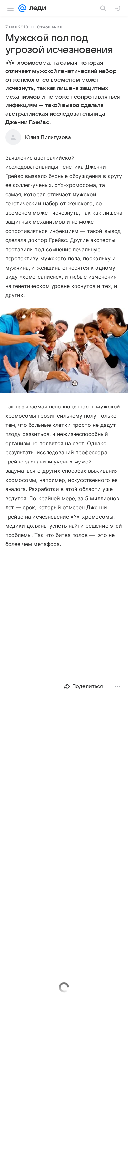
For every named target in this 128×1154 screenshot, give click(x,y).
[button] (64, 351)
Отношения (49, 26)
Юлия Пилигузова (48, 137)
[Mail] (22, 8)
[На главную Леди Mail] (36, 8)
